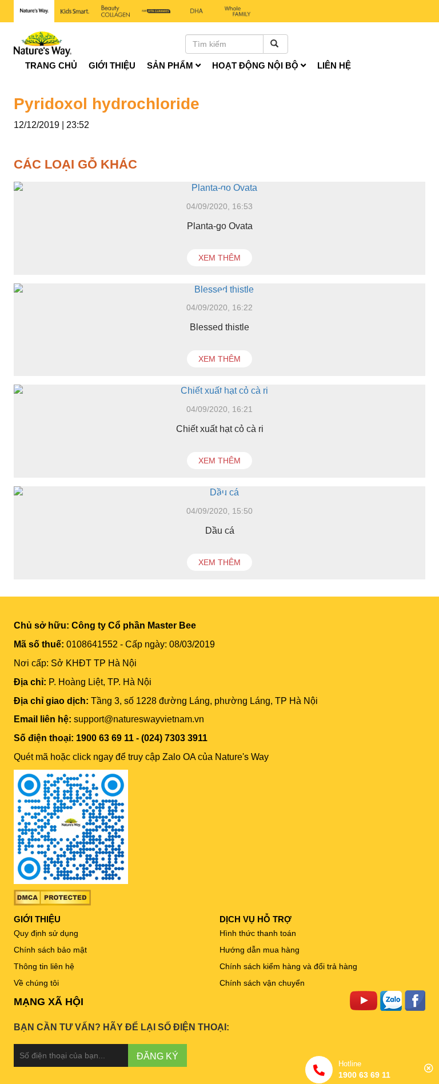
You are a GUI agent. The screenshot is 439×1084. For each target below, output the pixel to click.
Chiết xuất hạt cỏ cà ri (220, 429)
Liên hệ (334, 65)
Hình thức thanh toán (258, 933)
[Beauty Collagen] (115, 11)
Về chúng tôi (36, 982)
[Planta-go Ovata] (219, 188)
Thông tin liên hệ (44, 966)
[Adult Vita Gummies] (156, 11)
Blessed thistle (219, 327)
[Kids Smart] (74, 11)
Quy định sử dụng (46, 933)
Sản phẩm (171, 65)
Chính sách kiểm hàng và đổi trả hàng (288, 966)
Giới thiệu (112, 65)
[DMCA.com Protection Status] (52, 897)
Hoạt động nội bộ (256, 65)
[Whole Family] (237, 11)
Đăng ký (157, 1056)
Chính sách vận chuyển (262, 982)
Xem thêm (219, 257)
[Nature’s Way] (34, 11)
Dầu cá (219, 530)
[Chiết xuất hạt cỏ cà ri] (219, 391)
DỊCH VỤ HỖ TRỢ (256, 919)
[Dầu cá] (219, 492)
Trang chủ (51, 65)
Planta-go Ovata (220, 226)
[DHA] (197, 11)
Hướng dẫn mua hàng (260, 949)
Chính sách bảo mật (50, 949)
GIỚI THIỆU (37, 919)
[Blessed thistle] (219, 290)
